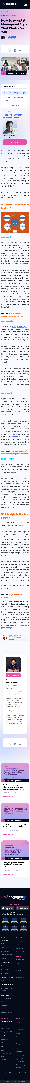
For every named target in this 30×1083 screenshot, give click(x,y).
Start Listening (15, 142)
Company (18, 1022)
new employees (19, 299)
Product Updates (6, 1028)
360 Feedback (5, 951)
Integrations (4, 1024)
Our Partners (19, 1029)
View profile (15, 675)
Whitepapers (4, 1042)
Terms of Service (21, 1055)
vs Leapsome (19, 967)
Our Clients (19, 1026)
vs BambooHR (20, 977)
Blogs (2, 1050)
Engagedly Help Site (6, 1032)
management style (19, 327)
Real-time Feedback (6, 954)
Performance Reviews (7, 944)
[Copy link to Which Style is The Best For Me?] (11, 517)
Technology (19, 941)
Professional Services (22, 952)
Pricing (18, 1044)
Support (18, 1036)
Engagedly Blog (6, 12)
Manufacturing (20, 948)
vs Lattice (18, 970)
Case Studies (4, 1039)
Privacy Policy (20, 1051)
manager (15, 437)
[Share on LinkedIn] (20, 50)
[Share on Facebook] (15, 50)
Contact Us (19, 1040)
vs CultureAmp (20, 959)
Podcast (3, 1059)
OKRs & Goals (5, 947)
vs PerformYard (20, 974)
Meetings (3, 958)
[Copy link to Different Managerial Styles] (10, 207)
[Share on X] (10, 50)
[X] (5, 1072)
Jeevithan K (12, 37)
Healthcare (19, 944)
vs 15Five (18, 963)
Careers (18, 1033)
